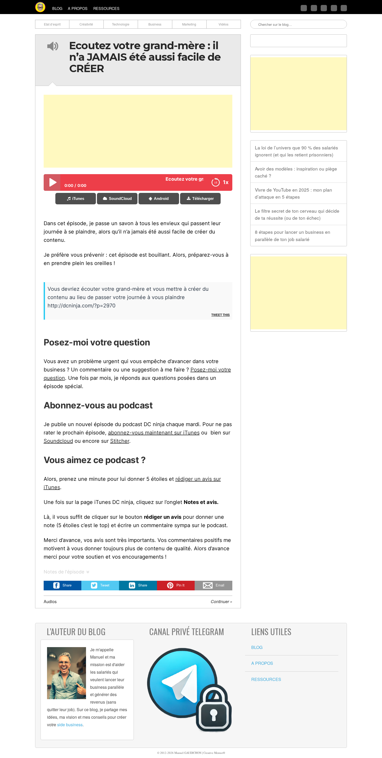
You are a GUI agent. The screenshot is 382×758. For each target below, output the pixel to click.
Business (154, 24)
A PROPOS (78, 8)
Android (161, 198)
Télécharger (203, 198)
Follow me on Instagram (334, 8)
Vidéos (223, 24)
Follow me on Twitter (304, 8)
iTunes (78, 198)
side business (70, 725)
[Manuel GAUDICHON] (40, 7)
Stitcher (119, 441)
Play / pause (52, 182)
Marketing (189, 24)
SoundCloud (120, 198)
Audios (50, 601)
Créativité (86, 24)
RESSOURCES (106, 8)
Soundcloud (58, 441)
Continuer (221, 601)
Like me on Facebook (314, 8)
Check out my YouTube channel (344, 8)
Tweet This (220, 314)
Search (254, 24)
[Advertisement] (138, 131)
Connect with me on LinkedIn (324, 8)
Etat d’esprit (52, 24)
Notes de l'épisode (64, 571)
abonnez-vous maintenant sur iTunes (154, 432)
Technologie (120, 24)
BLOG (57, 8)
